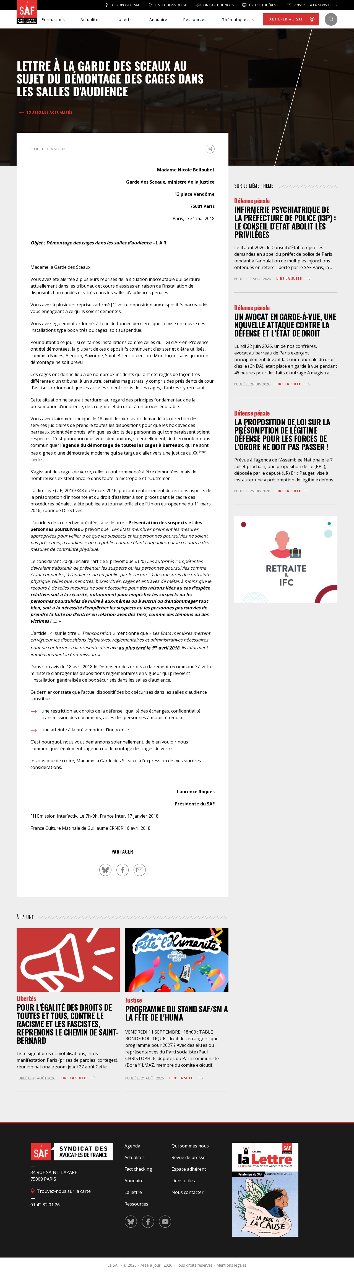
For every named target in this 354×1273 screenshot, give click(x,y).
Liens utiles (183, 1181)
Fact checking (138, 1169)
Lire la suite (74, 1078)
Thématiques (235, 19)
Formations (53, 19)
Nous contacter (187, 1192)
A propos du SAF (125, 5)
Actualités (90, 19)
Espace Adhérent (263, 5)
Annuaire (158, 19)
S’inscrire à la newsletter (315, 5)
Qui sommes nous (190, 1146)
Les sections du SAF (171, 5)
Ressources (195, 19)
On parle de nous (218, 5)
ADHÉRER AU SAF (287, 19)
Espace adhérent (188, 1169)
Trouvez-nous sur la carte (63, 1191)
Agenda (132, 1146)
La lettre (125, 19)
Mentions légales (231, 1265)
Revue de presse (188, 1157)
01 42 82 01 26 (45, 1205)
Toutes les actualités (48, 112)
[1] (113, 305)
